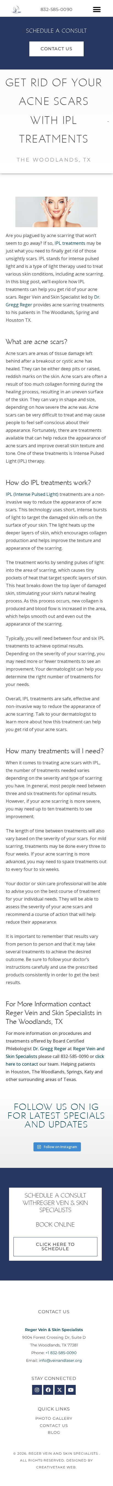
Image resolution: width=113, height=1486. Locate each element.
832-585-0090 (57, 9)
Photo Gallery (53, 1418)
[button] (97, 10)
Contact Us (54, 1425)
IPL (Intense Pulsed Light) (32, 494)
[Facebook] (48, 1390)
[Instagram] (37, 1390)
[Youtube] (71, 1390)
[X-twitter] (59, 1390)
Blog (54, 1432)
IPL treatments (70, 243)
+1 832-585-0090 (61, 1352)
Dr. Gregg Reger (49, 1049)
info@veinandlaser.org (60, 1360)
